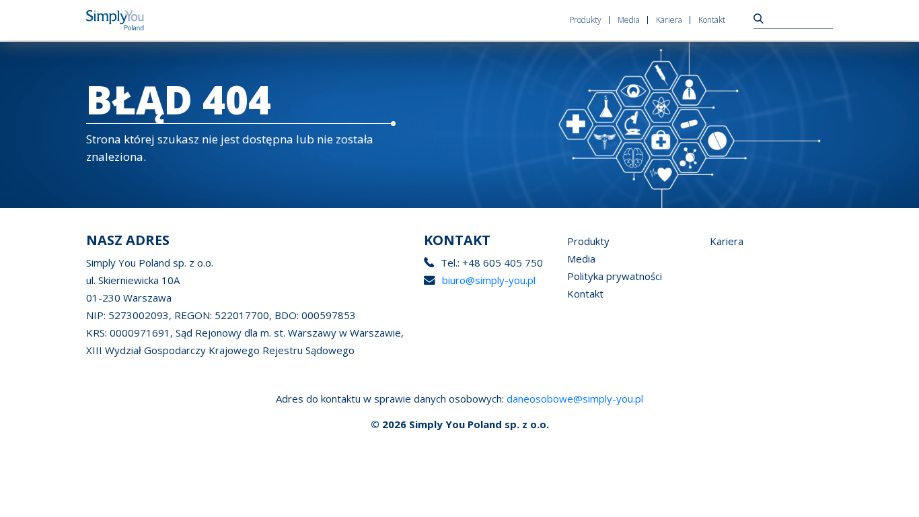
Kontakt (711, 20)
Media (629, 20)
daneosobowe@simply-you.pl (575, 398)
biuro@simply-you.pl (489, 280)
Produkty (585, 20)
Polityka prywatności (614, 276)
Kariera (669, 20)
